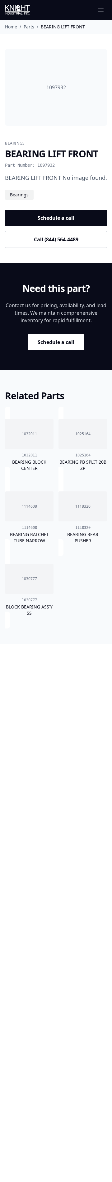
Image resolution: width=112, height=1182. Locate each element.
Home (11, 27)
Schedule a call (56, 217)
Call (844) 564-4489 (56, 239)
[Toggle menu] (101, 10)
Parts (29, 27)
